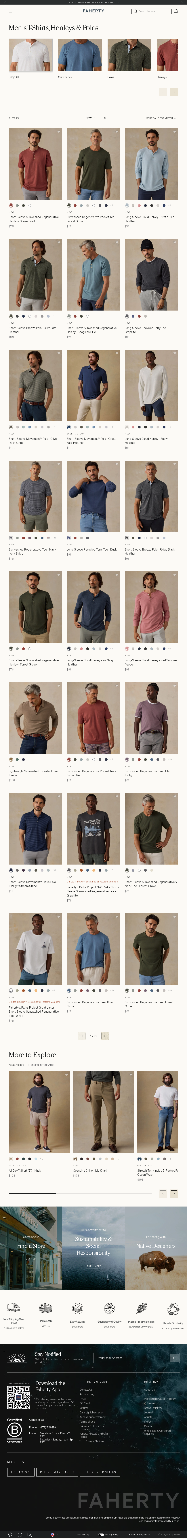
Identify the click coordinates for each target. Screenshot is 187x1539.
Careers (148, 1426)
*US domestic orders (14, 1328)
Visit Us (31, 1259)
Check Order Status (100, 1472)
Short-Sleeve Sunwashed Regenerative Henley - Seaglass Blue (92, 330)
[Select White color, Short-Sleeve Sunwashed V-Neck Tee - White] (139, 870)
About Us (149, 1389)
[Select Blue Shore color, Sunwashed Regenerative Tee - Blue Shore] (42, 538)
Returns (83, 1408)
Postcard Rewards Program (160, 1398)
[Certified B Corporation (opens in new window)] (14, 1430)
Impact (148, 1394)
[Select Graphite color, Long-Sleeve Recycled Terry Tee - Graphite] (127, 316)
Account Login (87, 1394)
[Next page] (105, 1036)
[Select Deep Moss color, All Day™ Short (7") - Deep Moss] (23, 1159)
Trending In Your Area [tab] (41, 1065)
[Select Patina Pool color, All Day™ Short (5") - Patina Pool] (36, 1159)
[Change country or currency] (54, 1535)
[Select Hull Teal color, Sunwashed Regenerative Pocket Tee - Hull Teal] (81, 205)
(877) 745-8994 (48, 1427)
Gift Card (84, 1403)
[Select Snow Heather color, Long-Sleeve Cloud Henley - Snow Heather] (133, 205)
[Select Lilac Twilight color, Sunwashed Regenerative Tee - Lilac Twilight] (29, 538)
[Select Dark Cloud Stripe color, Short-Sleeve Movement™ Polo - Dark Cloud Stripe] (48, 427)
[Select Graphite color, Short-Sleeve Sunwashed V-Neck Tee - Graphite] (145, 870)
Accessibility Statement (92, 1417)
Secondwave (179, 1328)
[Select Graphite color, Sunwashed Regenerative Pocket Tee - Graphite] (100, 205)
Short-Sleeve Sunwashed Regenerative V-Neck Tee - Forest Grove (151, 884)
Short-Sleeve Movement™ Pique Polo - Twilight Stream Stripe (33, 884)
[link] (31, 60)
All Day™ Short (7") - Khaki (25, 1171)
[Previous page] (82, 1036)
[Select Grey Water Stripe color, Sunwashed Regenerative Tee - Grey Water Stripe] (48, 538)
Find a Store (21, 1472)
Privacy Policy (112, 1534)
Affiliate (148, 1417)
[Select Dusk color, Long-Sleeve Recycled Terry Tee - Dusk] (133, 316)
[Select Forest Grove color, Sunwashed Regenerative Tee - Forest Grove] (36, 538)
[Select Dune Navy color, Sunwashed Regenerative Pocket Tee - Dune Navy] (106, 205)
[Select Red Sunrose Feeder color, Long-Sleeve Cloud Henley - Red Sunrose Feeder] (139, 205)
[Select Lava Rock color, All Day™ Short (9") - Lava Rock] (29, 1159)
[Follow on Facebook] (20, 1534)
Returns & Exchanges (57, 1472)
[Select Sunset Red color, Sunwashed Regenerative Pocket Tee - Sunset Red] (75, 205)
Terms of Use (87, 1421)
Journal (148, 1412)
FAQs (82, 1398)
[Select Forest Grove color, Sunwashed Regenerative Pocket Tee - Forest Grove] (69, 205)
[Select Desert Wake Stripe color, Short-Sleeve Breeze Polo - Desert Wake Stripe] (36, 316)
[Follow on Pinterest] (10, 1534)
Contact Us (85, 1389)
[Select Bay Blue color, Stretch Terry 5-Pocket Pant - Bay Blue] (158, 1159)
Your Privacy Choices (91, 1441)
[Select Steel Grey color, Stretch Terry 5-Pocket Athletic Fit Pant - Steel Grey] (164, 1159)
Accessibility (83, 1534)
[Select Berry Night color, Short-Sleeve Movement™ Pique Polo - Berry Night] (23, 870)
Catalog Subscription (91, 1412)
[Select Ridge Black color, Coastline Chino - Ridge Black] (81, 1159)
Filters (14, 118)
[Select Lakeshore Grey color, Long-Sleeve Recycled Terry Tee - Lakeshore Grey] (145, 316)
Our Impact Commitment (141, 1327)
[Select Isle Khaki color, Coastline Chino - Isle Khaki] (75, 1159)
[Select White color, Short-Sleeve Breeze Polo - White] (29, 316)
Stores (148, 1421)
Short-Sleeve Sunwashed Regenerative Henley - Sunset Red (34, 219)
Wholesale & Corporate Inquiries (157, 1432)
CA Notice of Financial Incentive (92, 1428)
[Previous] (5, 2)
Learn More (93, 1266)
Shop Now (156, 1259)
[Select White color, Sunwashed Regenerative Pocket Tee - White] (93, 205)
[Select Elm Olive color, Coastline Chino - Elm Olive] (94, 1159)
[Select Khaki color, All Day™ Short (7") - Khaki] (11, 1159)
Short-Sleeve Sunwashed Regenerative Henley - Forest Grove (34, 662)
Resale (150, 1403)
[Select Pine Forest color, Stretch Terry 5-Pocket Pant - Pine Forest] (146, 1159)
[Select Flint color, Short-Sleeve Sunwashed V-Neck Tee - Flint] (133, 870)
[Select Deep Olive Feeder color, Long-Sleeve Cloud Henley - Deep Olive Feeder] (152, 205)
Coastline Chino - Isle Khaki (90, 1171)
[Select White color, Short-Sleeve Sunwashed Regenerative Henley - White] (29, 205)
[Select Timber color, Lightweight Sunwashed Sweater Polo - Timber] (11, 759)
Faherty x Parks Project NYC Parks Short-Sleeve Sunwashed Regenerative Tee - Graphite (93, 891)
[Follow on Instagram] (30, 1534)
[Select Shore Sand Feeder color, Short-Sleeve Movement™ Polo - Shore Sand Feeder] (36, 427)
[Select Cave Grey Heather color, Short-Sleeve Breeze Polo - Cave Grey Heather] (42, 316)
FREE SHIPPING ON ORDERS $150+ (93, 2)
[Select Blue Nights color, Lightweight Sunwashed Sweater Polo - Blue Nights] (23, 759)
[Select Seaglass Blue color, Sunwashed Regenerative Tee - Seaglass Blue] (17, 538)
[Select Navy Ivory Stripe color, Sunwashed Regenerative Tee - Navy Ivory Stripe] (11, 538)
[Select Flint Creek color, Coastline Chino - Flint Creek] (100, 1159)
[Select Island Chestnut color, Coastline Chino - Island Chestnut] (87, 1159)
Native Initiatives (153, 1408)
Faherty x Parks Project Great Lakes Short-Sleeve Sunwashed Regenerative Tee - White (34, 1011)
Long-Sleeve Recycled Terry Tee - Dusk (92, 549)
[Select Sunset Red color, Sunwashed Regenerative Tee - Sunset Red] (23, 538)
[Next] (182, 2)
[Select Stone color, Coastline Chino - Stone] (106, 1159)
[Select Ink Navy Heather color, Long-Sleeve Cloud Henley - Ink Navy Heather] (145, 205)
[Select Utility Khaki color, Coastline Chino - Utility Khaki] (112, 1159)
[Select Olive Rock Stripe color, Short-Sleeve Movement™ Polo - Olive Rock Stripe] (11, 427)
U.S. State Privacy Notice (138, 1534)
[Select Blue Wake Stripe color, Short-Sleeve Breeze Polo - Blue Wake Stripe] (48, 316)
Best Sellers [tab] (16, 1065)
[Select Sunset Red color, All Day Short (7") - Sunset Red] (17, 1159)
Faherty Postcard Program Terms (94, 1435)
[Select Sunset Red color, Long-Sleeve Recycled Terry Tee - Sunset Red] (139, 316)
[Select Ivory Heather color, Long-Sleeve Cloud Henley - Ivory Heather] (158, 205)
